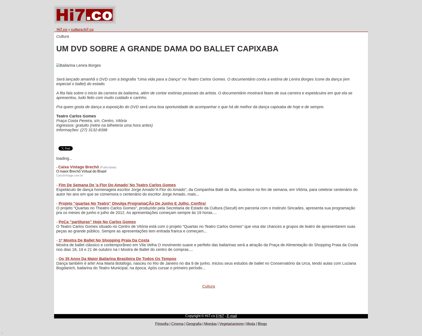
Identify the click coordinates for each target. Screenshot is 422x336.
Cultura (208, 286)
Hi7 (221, 316)
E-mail (232, 316)
